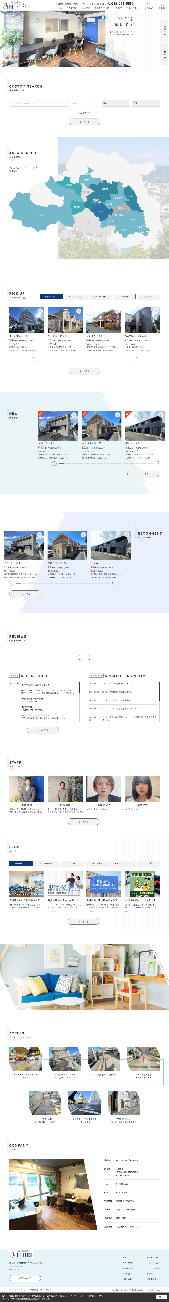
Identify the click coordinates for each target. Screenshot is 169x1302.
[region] (44, 702)
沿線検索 (86, 7)
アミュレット (107, 683)
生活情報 (72, 863)
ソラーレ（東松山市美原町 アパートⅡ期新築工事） (122, 717)
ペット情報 (97, 863)
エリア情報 (148, 863)
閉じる (162, 1297)
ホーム (59, 7)
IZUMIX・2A (106, 692)
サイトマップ (45, 1289)
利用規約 (34, 1289)
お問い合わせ (133, 7)
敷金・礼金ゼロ (51, 296)
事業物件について (122, 863)
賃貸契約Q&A (21, 863)
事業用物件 (149, 296)
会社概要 (118, 7)
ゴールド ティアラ (110, 700)
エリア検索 (72, 7)
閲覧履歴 (162, 8)
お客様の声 (127, 1268)
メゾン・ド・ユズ (109, 708)
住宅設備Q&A (46, 863)
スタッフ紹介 (128, 1263)
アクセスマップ (102, 7)
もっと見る (85, 122)
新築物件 (124, 296)
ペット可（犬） (76, 296)
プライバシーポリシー (18, 1289)
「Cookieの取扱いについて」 (27, 1299)
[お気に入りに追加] (40, 311)
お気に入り (149, 8)
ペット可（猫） (100, 296)
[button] (62, 463)
